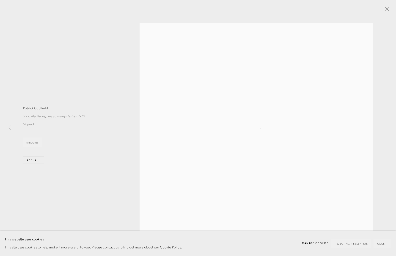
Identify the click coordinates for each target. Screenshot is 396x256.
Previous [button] (10, 128)
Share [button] (31, 160)
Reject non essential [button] (351, 243)
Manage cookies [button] (315, 243)
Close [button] (385, 10)
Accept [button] (382, 243)
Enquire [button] (32, 142)
